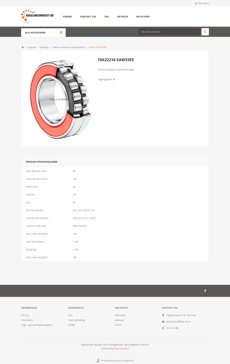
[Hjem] (22, 47)
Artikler (71, 324)
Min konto (120, 315)
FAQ (70, 315)
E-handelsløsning (108, 360)
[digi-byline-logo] (98, 360)
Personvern (27, 320)
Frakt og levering (76, 320)
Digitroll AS (129, 360)
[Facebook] (205, 290)
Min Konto (203, 3)
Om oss (25, 315)
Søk (205, 31)
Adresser (119, 320)
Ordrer (118, 324)
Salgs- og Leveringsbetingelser (36, 324)
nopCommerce (121, 348)
